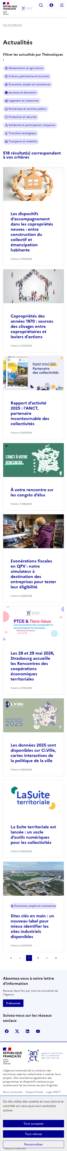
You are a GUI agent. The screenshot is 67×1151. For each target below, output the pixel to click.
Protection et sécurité (22, 117)
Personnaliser (33, 1144)
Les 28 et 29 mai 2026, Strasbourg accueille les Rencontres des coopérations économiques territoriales (32, 666)
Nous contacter (13, 1092)
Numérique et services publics (27, 109)
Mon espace (51, 5)
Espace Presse (34, 1092)
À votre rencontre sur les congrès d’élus (32, 492)
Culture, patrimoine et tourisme (29, 76)
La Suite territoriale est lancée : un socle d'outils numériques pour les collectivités (33, 835)
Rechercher (41, 5)
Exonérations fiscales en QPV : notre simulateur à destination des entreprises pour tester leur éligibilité (33, 574)
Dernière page (56, 958)
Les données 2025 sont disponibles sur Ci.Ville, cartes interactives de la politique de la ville (33, 753)
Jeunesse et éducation (22, 93)
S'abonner (13, 1003)
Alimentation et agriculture (26, 68)
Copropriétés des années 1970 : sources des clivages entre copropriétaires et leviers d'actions (32, 326)
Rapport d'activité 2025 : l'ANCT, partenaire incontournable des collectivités (30, 413)
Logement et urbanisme (24, 101)
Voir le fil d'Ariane (12, 25)
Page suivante (47, 958)
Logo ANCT (53, 1092)
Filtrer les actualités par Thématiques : (33, 57)
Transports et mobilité (23, 141)
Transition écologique (22, 133)
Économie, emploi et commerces (29, 84)
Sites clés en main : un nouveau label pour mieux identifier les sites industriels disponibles (32, 926)
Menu (62, 5)
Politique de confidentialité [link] (15, 1149)
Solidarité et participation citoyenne (32, 125)
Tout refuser (33, 1134)
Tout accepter (33, 1123)
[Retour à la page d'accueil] (27, 8)
